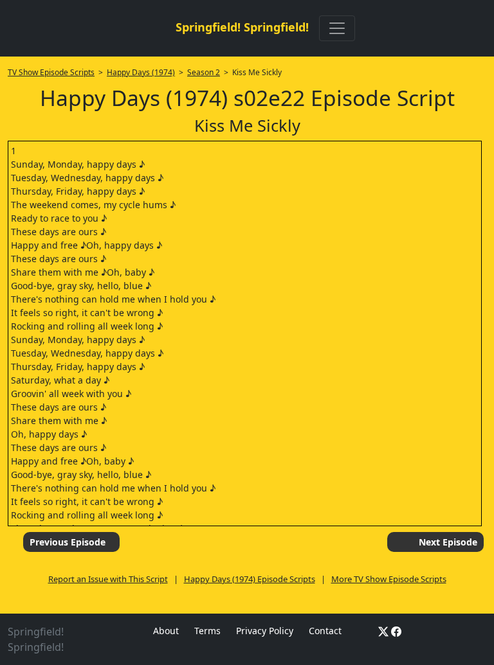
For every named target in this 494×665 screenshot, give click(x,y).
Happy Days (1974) (141, 72)
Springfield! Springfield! (242, 27)
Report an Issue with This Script (108, 579)
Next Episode (448, 542)
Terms (207, 631)
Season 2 (203, 72)
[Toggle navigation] (337, 28)
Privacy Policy (264, 631)
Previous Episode (67, 542)
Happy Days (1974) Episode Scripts (249, 579)
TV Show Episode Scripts (51, 72)
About (166, 631)
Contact (325, 631)
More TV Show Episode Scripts (388, 579)
